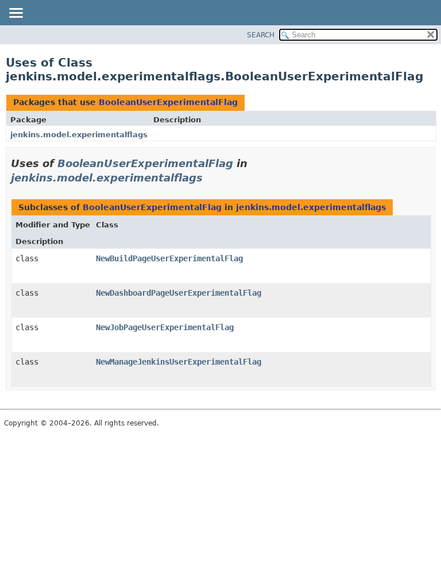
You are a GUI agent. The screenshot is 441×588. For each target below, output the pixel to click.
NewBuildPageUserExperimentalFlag (169, 258)
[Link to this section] (210, 178)
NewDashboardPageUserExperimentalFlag (178, 292)
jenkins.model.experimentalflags (79, 134)
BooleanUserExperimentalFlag (168, 102)
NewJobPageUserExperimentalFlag (165, 327)
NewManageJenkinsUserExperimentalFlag (178, 361)
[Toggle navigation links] (15, 14)
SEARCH (260, 35)
